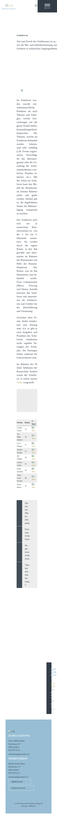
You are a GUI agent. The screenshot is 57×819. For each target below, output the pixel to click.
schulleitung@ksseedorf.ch (18, 754)
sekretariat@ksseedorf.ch (18, 777)
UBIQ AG (32, 806)
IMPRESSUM (17, 782)
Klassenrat (53, 695)
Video (20, 382)
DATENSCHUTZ (18, 788)
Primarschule (10, 7)
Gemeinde (7, 5)
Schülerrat (53, 685)
